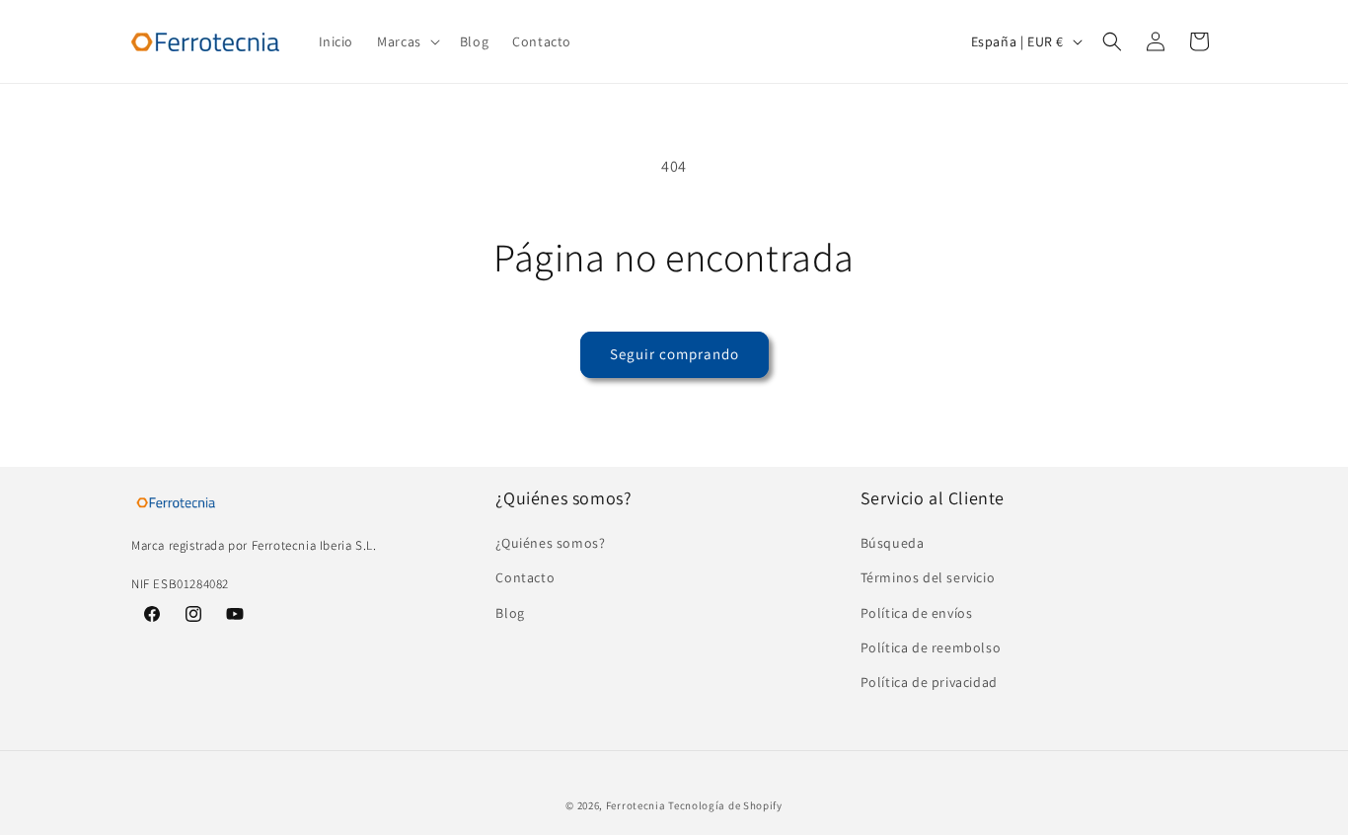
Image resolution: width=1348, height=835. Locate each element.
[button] (406, 41)
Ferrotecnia (636, 805)
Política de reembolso (931, 647)
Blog (509, 613)
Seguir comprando (674, 353)
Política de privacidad (929, 682)
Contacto (525, 578)
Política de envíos (917, 613)
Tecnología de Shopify (725, 805)
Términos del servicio (928, 578)
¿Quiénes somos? (550, 544)
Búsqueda (893, 544)
